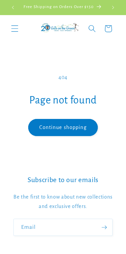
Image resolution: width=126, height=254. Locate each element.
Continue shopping (63, 127)
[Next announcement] (113, 7)
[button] (15, 28)
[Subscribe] (104, 227)
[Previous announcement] (13, 7)
